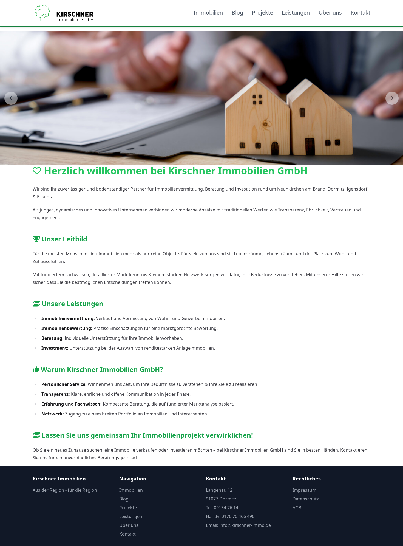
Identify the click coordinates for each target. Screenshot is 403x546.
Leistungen (296, 12)
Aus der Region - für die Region (65, 490)
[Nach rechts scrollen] (392, 98)
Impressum (304, 490)
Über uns (330, 12)
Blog (237, 12)
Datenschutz (306, 499)
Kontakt (360, 12)
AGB (297, 508)
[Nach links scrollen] (11, 98)
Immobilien (208, 12)
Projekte (262, 12)
